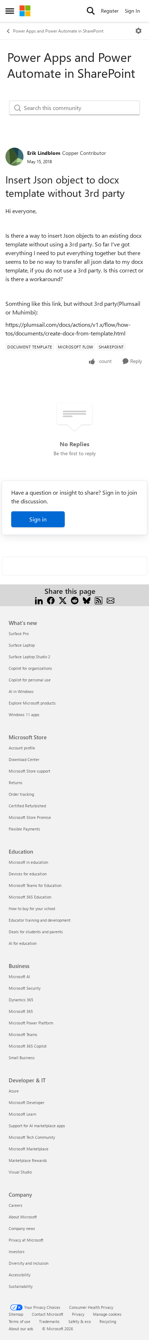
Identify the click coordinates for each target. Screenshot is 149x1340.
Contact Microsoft (47, 1314)
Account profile (22, 748)
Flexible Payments (24, 829)
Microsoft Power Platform (31, 1023)
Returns (15, 782)
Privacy (78, 1314)
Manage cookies (107, 1314)
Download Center (24, 759)
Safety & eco (79, 1321)
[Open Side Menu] (10, 10)
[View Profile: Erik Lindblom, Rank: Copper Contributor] (14, 157)
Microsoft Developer (26, 1102)
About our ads (21, 1328)
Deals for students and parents (36, 931)
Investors (17, 1251)
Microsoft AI (19, 976)
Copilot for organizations (30, 668)
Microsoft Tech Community (32, 1137)
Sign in (38, 519)
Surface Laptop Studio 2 (29, 656)
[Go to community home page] (25, 10)
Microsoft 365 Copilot (28, 1046)
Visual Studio (20, 1172)
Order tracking (21, 794)
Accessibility (19, 1274)
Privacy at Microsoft (26, 1240)
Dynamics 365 (21, 999)
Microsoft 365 (21, 1011)
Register (110, 10)
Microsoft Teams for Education (35, 885)
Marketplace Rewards (28, 1160)
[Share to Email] (110, 600)
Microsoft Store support (29, 771)
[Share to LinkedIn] (39, 600)
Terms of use (19, 1321)
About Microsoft (23, 1216)
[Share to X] (63, 600)
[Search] (90, 11)
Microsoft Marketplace (28, 1148)
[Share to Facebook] (51, 600)
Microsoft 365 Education (30, 897)
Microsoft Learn (22, 1114)
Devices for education (28, 873)
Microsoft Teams (23, 1034)
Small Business (22, 1057)
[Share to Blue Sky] (86, 600)
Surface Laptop (22, 645)
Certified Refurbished (27, 805)
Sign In (132, 10)
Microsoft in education (28, 862)
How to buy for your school (32, 908)
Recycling (107, 1321)
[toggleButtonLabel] (138, 31)
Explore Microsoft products (32, 703)
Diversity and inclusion (28, 1263)
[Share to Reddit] (74, 600)
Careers (15, 1205)
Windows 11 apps (24, 714)
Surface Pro (19, 633)
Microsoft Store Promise (30, 817)
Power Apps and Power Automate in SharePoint (58, 31)
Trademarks (49, 1321)
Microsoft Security (25, 988)
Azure (14, 1091)
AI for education (23, 943)
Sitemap (16, 1314)
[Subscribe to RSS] (98, 600)
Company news (22, 1228)
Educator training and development (40, 920)
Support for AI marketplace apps (37, 1125)
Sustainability (21, 1286)
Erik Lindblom (43, 152)
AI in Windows (21, 691)
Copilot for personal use (30, 679)
